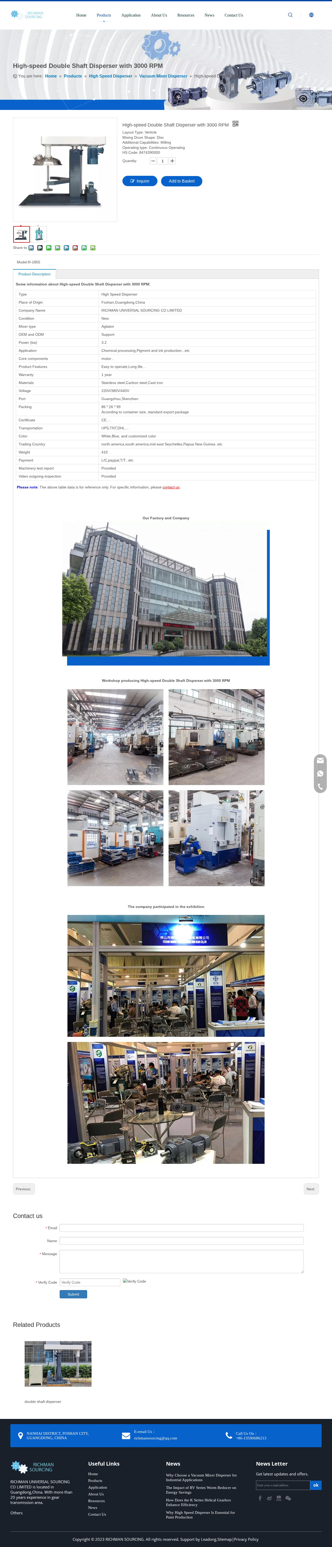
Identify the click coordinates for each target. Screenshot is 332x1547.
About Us (159, 15)
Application (131, 15)
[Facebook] (260, 1498)
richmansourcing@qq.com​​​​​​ (155, 1438)
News (209, 15)
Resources (185, 15)
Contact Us (234, 15)
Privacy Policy (246, 1539)
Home (81, 15)
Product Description (34, 274)
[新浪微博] (270, 1498)
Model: (22, 262)
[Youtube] (279, 1498)
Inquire (143, 181)
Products (104, 15)
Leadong (208, 1539)
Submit (73, 1294)
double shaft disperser (43, 1401)
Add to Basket (182, 181)
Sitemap (224, 1539)
